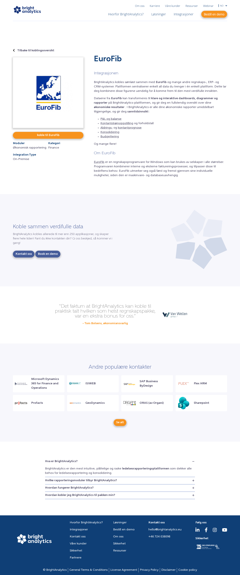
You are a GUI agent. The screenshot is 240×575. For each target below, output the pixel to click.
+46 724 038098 (159, 536)
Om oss (139, 6)
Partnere (75, 557)
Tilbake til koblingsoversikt (35, 50)
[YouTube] (224, 531)
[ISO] (207, 549)
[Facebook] (206, 531)
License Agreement (123, 570)
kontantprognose (130, 127)
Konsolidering (109, 132)
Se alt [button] (120, 422)
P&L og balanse (110, 119)
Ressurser (191, 6)
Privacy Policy (149, 570)
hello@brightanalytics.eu (165, 529)
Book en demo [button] (48, 254)
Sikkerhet (119, 543)
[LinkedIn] (197, 531)
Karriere (155, 6)
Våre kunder (172, 6)
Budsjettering (109, 136)
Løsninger (158, 14)
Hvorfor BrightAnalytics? (126, 14)
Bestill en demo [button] (214, 14)
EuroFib (99, 162)
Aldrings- (106, 127)
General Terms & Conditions (88, 570)
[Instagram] (215, 531)
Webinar (208, 6)
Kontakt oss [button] (24, 254)
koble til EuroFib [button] (48, 135)
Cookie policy (187, 570)
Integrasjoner (183, 14)
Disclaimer (168, 570)
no (222, 5)
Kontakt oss (78, 536)
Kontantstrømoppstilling (116, 123)
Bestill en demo (124, 529)
